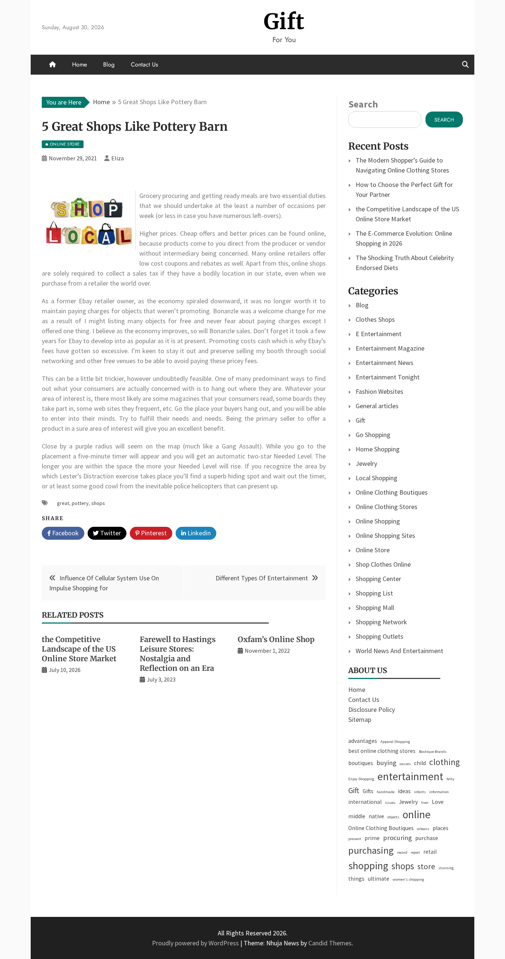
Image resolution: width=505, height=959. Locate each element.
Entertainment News (384, 362)
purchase (426, 838)
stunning (446, 868)
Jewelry (366, 463)
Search (363, 104)
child (420, 763)
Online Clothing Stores (386, 506)
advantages (362, 740)
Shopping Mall (375, 607)
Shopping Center (378, 578)
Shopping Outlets (379, 636)
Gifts (368, 791)
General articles (377, 406)
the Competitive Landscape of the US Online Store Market (79, 649)
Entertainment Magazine (390, 348)
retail (430, 851)
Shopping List (374, 593)
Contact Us (144, 64)
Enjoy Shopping (361, 779)
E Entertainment (378, 334)
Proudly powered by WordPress (196, 943)
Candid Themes (330, 943)
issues (390, 802)
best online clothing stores (382, 750)
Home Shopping (378, 449)
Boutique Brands (433, 751)
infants (420, 791)
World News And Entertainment (399, 650)
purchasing (371, 850)
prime (372, 838)
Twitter (110, 533)
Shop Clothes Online (383, 564)
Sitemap (359, 719)
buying (386, 762)
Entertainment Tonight (388, 377)
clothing (444, 762)
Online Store (373, 550)
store (426, 866)
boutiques (360, 763)
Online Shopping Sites (385, 535)
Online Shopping (378, 521)
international (365, 801)
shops (98, 503)
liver (424, 802)
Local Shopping (376, 478)
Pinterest (153, 533)
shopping (368, 865)
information (439, 791)
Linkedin (198, 533)
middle (356, 816)
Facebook (65, 533)
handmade (385, 791)
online (417, 814)
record (402, 852)
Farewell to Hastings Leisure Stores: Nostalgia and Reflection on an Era (178, 654)
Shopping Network (381, 622)
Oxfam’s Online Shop (276, 639)
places (440, 828)
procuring (397, 837)
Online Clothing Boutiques (392, 492)
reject (415, 852)
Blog (109, 64)
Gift (284, 21)
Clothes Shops (375, 319)
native (376, 816)
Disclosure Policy (371, 709)
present (354, 838)
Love (438, 801)
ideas (404, 791)
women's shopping (408, 879)
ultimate (378, 878)
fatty (450, 779)
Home (79, 64)
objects (393, 817)
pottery (80, 503)
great (63, 503)
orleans (423, 828)
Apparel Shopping (395, 741)
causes (405, 763)
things (356, 878)
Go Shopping (373, 434)
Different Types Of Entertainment (262, 578)
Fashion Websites (379, 391)
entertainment (410, 776)
